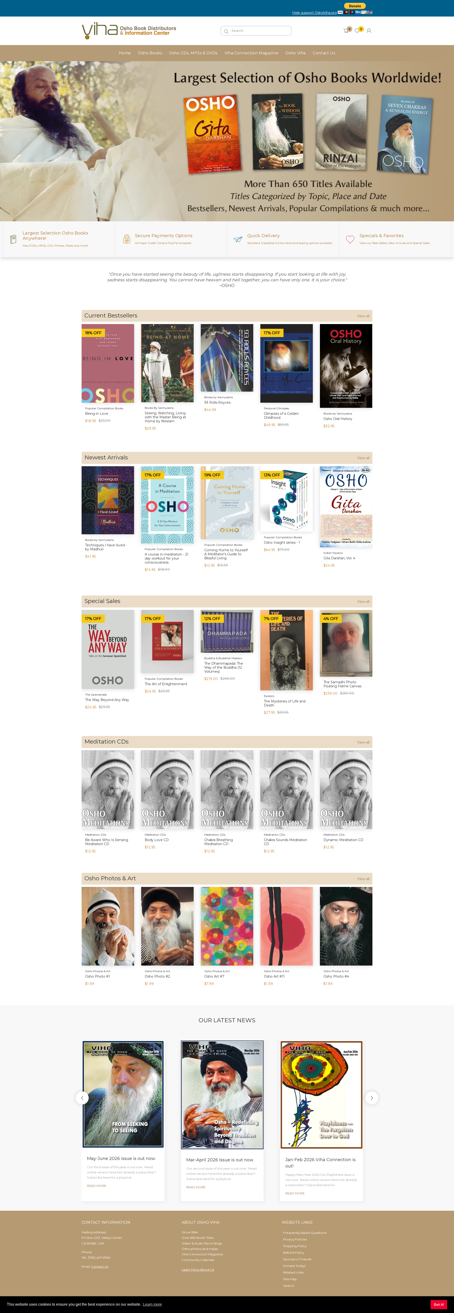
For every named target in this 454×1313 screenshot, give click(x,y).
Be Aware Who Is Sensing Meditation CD (106, 842)
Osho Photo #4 (336, 976)
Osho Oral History (337, 419)
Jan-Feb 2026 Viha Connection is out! (320, 1163)
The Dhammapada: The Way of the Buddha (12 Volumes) (223, 667)
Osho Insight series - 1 (282, 542)
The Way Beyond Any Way (107, 700)
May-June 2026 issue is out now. (121, 1158)
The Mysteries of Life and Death (285, 703)
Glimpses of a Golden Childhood (281, 415)
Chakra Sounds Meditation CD (285, 842)
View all (363, 316)
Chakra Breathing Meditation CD (218, 842)
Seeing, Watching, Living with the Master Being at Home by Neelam (165, 417)
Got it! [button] (439, 1304)
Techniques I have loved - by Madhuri (106, 547)
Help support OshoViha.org (314, 13)
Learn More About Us (198, 1269)
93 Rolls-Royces (217, 402)
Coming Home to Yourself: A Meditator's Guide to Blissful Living (226, 554)
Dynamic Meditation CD (343, 840)
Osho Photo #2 (157, 976)
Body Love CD (157, 840)
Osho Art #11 (274, 976)
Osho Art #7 (214, 976)
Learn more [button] (152, 1304)
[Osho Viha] (129, 30)
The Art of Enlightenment (166, 684)
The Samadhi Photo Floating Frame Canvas (342, 684)
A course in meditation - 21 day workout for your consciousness (166, 558)
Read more (96, 1186)
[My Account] (369, 30)
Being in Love (96, 413)
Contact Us (99, 1266)
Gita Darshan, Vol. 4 (339, 558)
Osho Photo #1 (97, 976)
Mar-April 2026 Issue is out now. (220, 1160)
